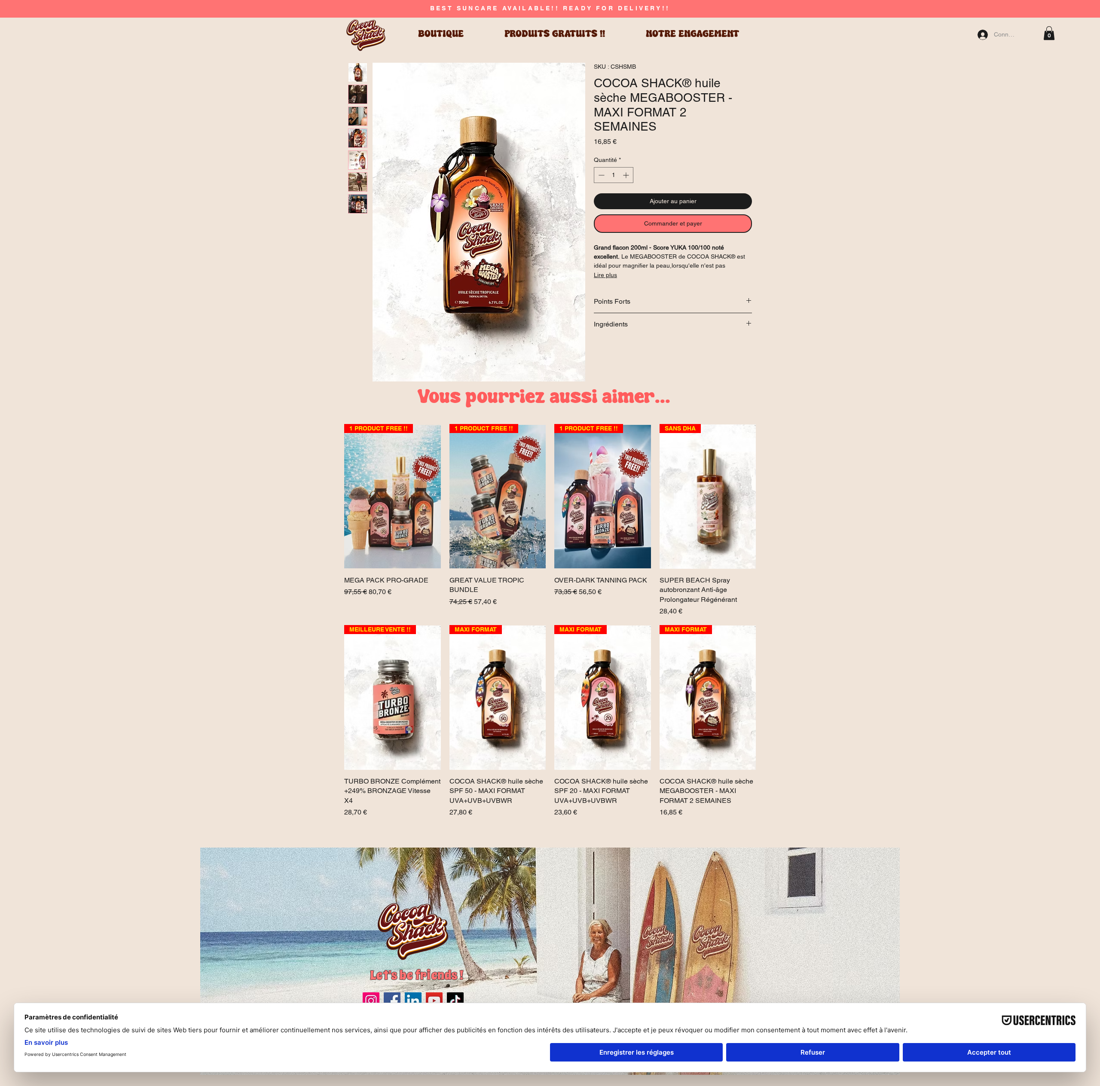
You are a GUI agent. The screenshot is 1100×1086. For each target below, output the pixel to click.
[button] (1049, 33)
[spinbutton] (613, 175)
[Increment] (626, 175)
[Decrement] (600, 175)
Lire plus (605, 275)
